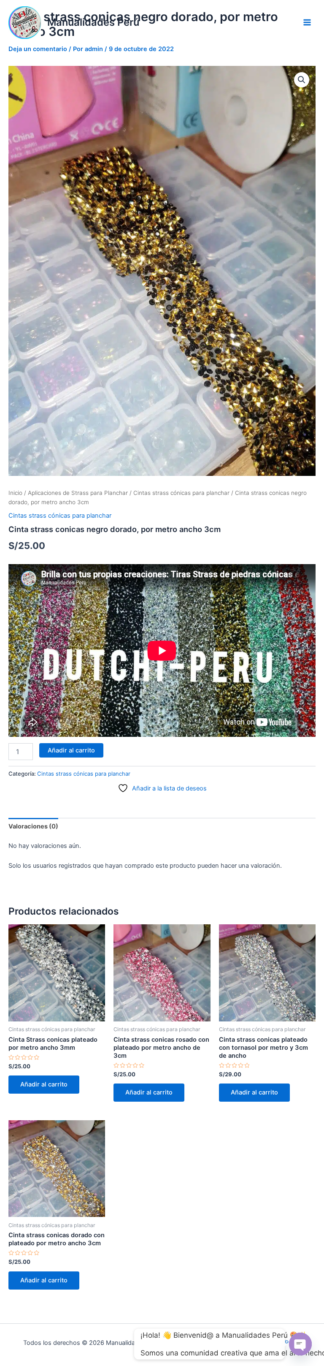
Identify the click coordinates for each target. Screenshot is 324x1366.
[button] (301, 79)
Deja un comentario (37, 49)
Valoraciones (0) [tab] (33, 826)
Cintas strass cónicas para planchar (181, 492)
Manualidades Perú (93, 22)
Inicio (15, 492)
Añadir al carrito (71, 750)
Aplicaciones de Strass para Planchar (78, 492)
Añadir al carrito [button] (44, 1084)
